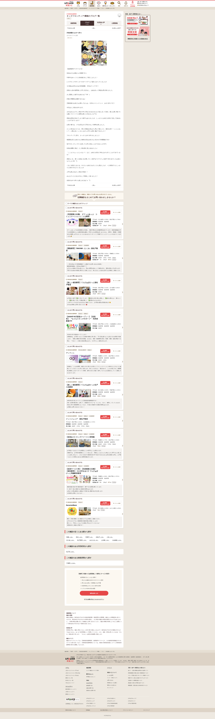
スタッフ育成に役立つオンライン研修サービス (138, 675)
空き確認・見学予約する (105, 212)
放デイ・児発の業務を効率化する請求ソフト (138, 670)
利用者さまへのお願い (112, 682)
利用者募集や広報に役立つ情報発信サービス (138, 673)
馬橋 (69, 537)
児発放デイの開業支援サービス (135, 680)
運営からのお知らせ (111, 685)
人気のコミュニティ (70, 691)
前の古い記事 (71, 28)
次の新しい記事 (116, 28)
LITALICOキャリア (132, 698)
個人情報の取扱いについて (106, 710)
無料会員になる (94, 593)
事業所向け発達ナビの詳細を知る (138, 39)
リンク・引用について (112, 677)
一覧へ (93, 28)
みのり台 (94, 540)
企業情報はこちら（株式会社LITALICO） (75, 703)
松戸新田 (81, 540)
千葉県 (70, 563)
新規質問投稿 (89, 683)
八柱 (109, 537)
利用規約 (88, 710)
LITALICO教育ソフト (91, 703)
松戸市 (70, 552)
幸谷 (79, 537)
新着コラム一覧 (69, 678)
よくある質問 (110, 675)
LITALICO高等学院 (132, 703)
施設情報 (88, 667)
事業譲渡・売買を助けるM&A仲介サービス (138, 685)
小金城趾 (116, 540)
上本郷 (104, 540)
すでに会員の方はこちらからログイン (94, 599)
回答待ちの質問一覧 (90, 690)
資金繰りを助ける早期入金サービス (136, 683)
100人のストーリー (70, 683)
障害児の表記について (71, 710)
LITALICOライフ (131, 701)
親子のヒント (89, 674)
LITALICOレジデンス (91, 706)
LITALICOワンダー (111, 701)
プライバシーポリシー (128, 710)
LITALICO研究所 (110, 706)
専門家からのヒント (90, 676)
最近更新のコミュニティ (71, 689)
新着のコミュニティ (70, 694)
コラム (67, 667)
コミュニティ (69, 686)
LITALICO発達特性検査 (112, 703)
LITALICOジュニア (90, 701)
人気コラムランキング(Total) (72, 670)
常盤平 (88, 537)
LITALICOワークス (90, 698)
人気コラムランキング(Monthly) (73, 673)
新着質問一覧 (89, 685)
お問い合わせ (110, 680)
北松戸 (99, 537)
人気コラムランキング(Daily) (72, 675)
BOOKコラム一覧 (69, 680)
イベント (109, 667)
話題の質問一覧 (89, 688)
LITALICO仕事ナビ (111, 698)
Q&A (87, 680)
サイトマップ (110, 687)
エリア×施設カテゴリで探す (92, 670)
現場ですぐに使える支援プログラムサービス (138, 678)
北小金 (70, 540)
